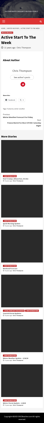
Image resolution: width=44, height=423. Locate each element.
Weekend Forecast (10, 269)
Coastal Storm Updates (12, 313)
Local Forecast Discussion (14, 311)
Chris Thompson (24, 47)
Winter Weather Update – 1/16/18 (15, 358)
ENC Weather (21, 7)
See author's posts (22, 77)
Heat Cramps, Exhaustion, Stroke (15, 179)
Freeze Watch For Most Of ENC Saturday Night (24, 123)
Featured (10, 109)
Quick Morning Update (11, 224)
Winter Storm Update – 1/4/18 (14, 403)
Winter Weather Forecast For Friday (18, 115)
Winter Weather (7, 32)
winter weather (19, 109)
